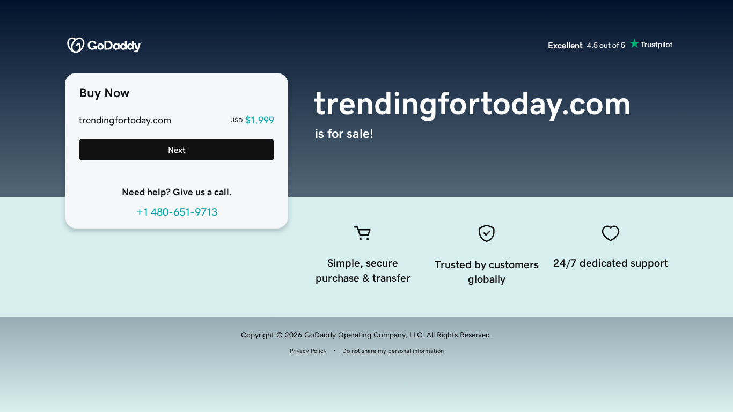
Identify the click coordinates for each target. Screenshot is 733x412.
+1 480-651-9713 (176, 212)
